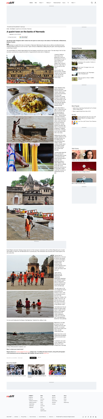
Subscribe (33, 357)
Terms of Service (32, 416)
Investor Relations (42, 416)
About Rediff (9, 416)
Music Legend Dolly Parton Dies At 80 (82, 111)
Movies (41, 400)
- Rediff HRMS (31, 404)
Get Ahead (12, 28)
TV (68, 2)
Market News (54, 400)
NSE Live (53, 399)
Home (31, 2)
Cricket (41, 404)
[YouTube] (93, 417)
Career (65, 400)
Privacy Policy (23, 416)
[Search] (92, 3)
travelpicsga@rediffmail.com (23, 351)
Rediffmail (31, 397)
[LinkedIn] (95, 417)
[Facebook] (88, 417)
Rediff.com (46, 353)
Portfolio (53, 404)
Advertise (16, 416)
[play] (84, 154)
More (73, 2)
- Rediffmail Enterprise (33, 400)
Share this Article (12, 37)
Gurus (64, 2)
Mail (36, 2)
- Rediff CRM (31, 405)
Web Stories (75, 148)
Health (65, 397)
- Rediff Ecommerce (32, 402)
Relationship (66, 402)
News (40, 2)
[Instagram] (90, 417)
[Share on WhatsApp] (83, 417)
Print (40, 357)
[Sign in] (95, 3)
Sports (41, 402)
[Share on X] (85, 417)
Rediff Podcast (43, 410)
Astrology (42, 409)
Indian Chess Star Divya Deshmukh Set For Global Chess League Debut (84, 108)
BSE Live (53, 397)
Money (48, 2)
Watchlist (54, 402)
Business (42, 399)
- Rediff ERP (31, 407)
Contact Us (51, 416)
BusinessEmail (57, 2)
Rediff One (31, 399)
